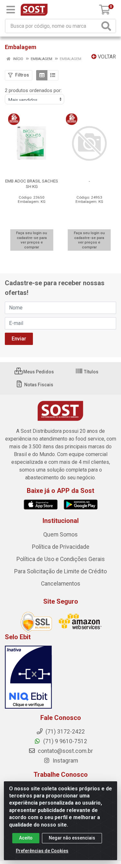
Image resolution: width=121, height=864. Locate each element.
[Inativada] (60, 677)
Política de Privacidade (60, 547)
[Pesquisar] (107, 26)
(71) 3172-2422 (64, 731)
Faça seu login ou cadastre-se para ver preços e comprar (31, 240)
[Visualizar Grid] (41, 75)
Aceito (26, 837)
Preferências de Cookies (42, 850)
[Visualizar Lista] (52, 75)
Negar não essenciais (72, 837)
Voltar (106, 57)
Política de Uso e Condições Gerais (60, 559)
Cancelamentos (60, 583)
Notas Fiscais (38, 384)
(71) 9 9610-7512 (64, 741)
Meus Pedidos (38, 371)
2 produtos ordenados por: (33, 90)
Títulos (90, 371)
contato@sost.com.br (64, 751)
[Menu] (10, 10)
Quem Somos (60, 534)
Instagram (64, 760)
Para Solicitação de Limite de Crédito (60, 571)
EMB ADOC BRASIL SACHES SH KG (31, 183)
